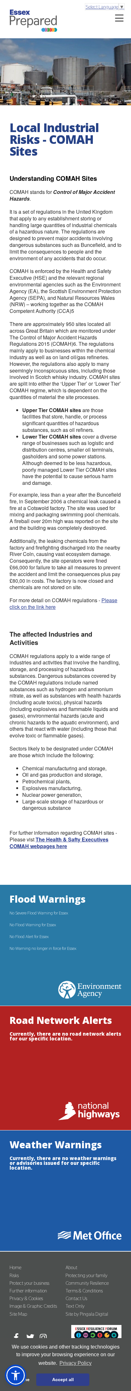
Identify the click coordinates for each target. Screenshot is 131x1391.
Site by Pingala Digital (87, 1314)
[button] (15, 1375)
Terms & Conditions (84, 1290)
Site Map (18, 1314)
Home (15, 1267)
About (71, 1267)
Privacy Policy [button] (75, 1363)
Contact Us (76, 1298)
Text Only (75, 1306)
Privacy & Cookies (26, 1298)
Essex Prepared (33, 28)
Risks (14, 1275)
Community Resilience (87, 1283)
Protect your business (29, 1283)
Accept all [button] (63, 1379)
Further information (28, 1290)
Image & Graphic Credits (33, 1306)
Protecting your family (86, 1275)
